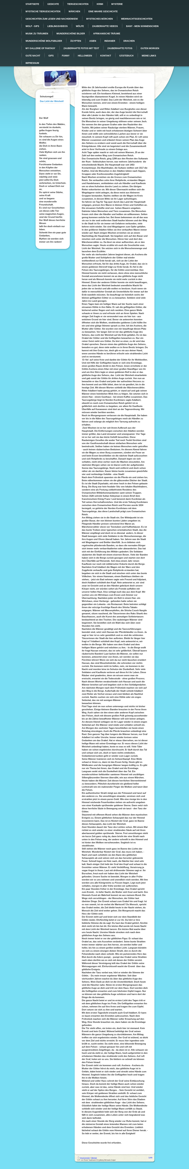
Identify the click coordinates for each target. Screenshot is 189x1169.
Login (150, 1157)
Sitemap (94, 1158)
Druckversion (85, 1158)
